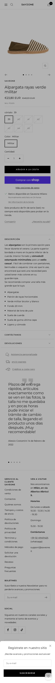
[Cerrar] (50, 646)
